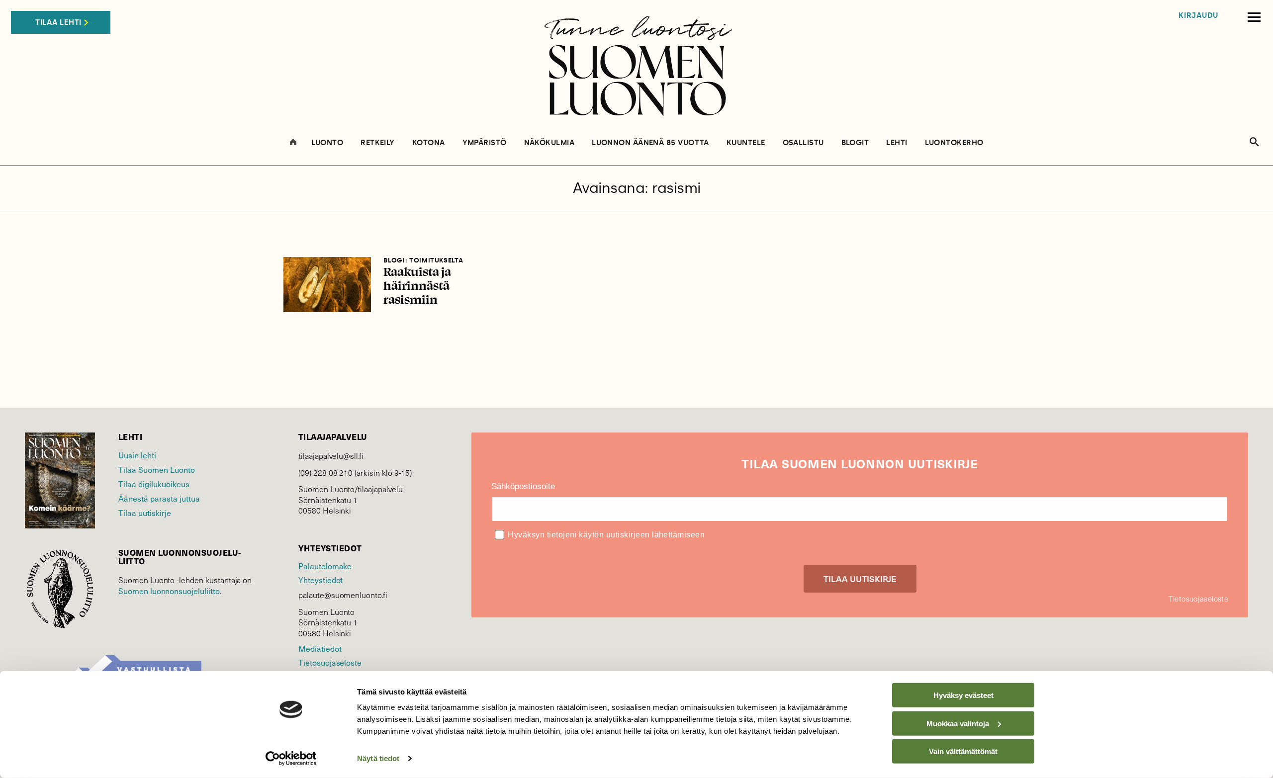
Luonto (327, 143)
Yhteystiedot (320, 580)
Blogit (855, 143)
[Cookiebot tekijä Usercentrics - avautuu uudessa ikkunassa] (291, 758)
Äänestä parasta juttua (159, 498)
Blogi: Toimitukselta (423, 260)
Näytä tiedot (378, 758)
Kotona (428, 143)
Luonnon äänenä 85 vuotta (650, 143)
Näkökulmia (549, 143)
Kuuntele (746, 143)
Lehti (896, 143)
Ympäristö (484, 143)
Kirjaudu (1198, 15)
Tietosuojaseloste (330, 662)
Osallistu (803, 143)
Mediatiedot (319, 648)
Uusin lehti (137, 455)
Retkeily (378, 143)
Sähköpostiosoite (523, 486)
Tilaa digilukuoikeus (153, 484)
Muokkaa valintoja (957, 723)
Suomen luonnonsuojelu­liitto (169, 591)
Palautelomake (325, 566)
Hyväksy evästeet (963, 695)
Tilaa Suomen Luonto (156, 469)
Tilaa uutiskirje (144, 513)
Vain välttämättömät (963, 751)
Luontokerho (954, 143)
